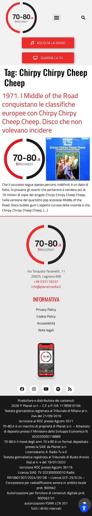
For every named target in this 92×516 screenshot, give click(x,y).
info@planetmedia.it (46, 286)
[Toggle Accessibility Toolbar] (84, 508)
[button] (57, 18)
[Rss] (70, 389)
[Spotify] (58, 389)
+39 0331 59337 (46, 281)
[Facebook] (22, 389)
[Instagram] (34, 389)
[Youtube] (46, 389)
